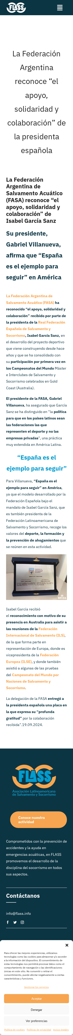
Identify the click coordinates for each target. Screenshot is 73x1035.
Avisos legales (61, 1029)
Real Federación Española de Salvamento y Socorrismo (35, 329)
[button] (67, 945)
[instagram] (22, 922)
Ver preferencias (36, 1021)
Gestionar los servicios (36, 987)
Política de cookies (14, 1029)
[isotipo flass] (16, 3)
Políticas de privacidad (39, 1029)
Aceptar (36, 998)
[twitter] (15, 922)
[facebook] (7, 922)
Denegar (36, 1009)
